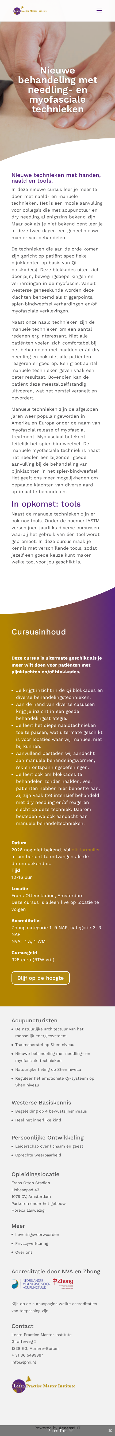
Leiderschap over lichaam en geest (49, 1146)
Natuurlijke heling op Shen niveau (48, 1069)
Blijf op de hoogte (40, 978)
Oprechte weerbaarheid (38, 1155)
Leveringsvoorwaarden (37, 1234)
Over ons (24, 1252)
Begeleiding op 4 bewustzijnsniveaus (51, 1111)
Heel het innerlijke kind (38, 1120)
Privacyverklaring (31, 1243)
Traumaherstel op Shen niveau (44, 1044)
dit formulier (86, 849)
